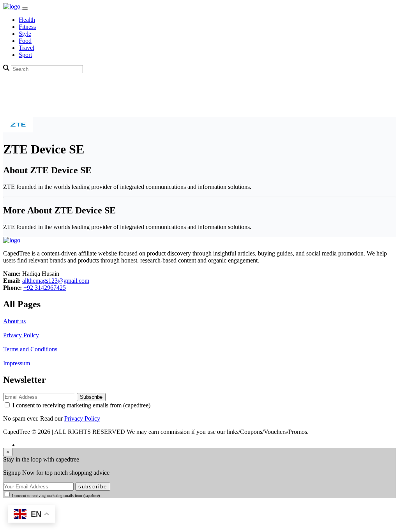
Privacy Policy (21, 335)
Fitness (27, 26)
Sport (25, 54)
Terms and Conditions (30, 349)
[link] (12, 6)
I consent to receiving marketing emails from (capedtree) (81, 405)
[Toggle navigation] (25, 8)
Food (25, 40)
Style (25, 33)
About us (14, 321)
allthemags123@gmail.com (55, 280)
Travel (26, 47)
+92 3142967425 (44, 287)
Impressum (17, 363)
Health (27, 19)
